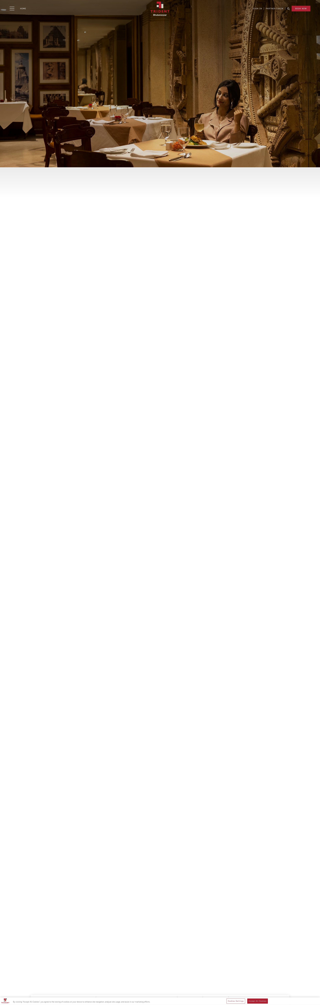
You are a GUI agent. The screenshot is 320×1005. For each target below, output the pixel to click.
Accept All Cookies (257, 1001)
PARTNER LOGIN (274, 8)
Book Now (301, 8)
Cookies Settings (236, 1001)
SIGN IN (257, 8)
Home (23, 8)
